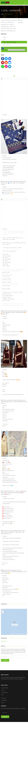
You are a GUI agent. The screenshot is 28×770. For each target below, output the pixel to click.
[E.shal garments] (14, 622)
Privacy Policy (5, 692)
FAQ (3, 694)
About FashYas (5, 687)
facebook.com (4, 641)
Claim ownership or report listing (9, 42)
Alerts (4, 39)
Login (3, 702)
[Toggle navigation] (25, 2)
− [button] (2, 612)
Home (2, 14)
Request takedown (6, 44)
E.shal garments (15, 624)
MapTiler (15, 634)
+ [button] (2, 610)
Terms (3, 690)
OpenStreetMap (20, 634)
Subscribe (5, 660)
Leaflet (12, 634)
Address (4, 37)
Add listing (4, 700)
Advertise (4, 698)
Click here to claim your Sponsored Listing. (16, 50)
